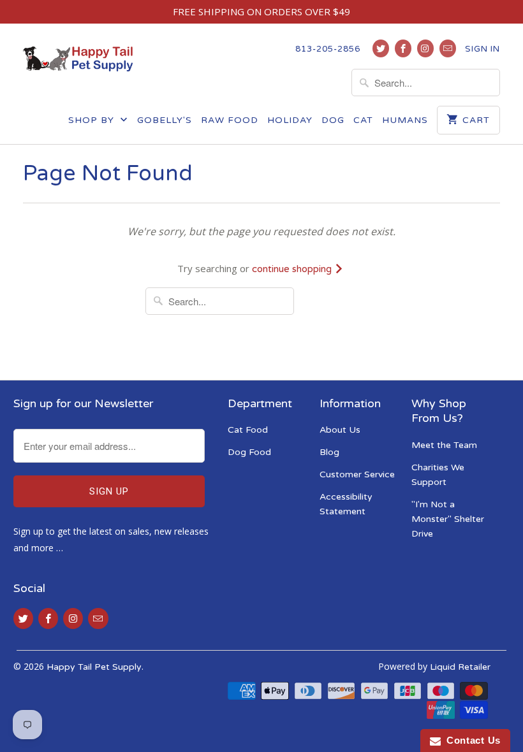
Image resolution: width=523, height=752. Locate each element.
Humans (405, 120)
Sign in (482, 49)
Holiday (290, 120)
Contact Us (471, 740)
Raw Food (229, 120)
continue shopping (293, 269)
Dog (332, 120)
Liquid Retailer (460, 667)
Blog (329, 452)
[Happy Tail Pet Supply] (78, 57)
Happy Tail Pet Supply (94, 667)
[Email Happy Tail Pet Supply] (447, 48)
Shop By (92, 120)
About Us (340, 429)
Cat (363, 120)
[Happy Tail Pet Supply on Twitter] (380, 48)
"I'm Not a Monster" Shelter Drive (447, 519)
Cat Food (248, 429)
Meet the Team (444, 445)
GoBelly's (164, 120)
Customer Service (357, 474)
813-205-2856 (327, 49)
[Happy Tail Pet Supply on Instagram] (425, 48)
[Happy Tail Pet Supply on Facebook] (403, 48)
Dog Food (249, 452)
